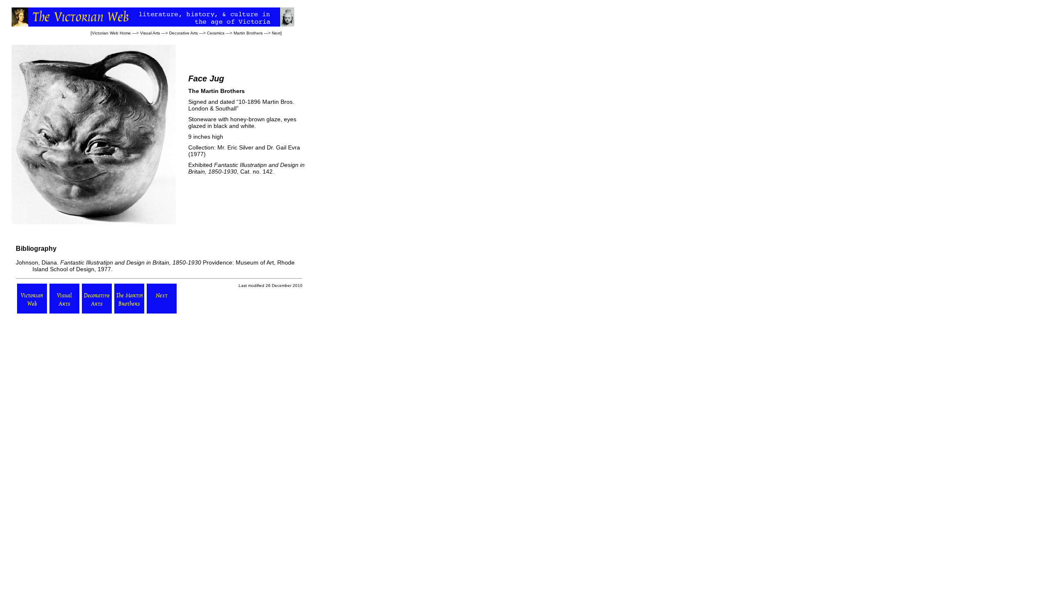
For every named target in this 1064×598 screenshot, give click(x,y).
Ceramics (215, 33)
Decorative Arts (183, 33)
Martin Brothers (248, 33)
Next (276, 33)
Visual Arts (150, 33)
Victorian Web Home (111, 33)
